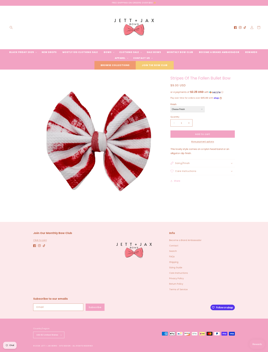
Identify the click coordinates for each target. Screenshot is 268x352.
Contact (173, 245)
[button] (11, 27)
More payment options (202, 141)
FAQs (172, 256)
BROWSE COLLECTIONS (115, 65)
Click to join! (40, 240)
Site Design (65, 346)
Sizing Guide (175, 267)
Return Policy (176, 283)
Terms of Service (178, 289)
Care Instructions (178, 273)
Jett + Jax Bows (49, 346)
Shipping (173, 262)
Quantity (174, 116)
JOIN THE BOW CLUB (155, 65)
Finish (173, 104)
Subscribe (95, 307)
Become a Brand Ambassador (185, 240)
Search (173, 251)
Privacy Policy (176, 278)
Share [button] (177, 180)
